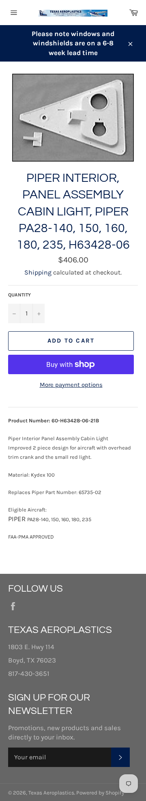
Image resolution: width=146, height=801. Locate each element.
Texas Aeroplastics (51, 793)
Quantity (19, 295)
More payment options (71, 384)
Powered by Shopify (100, 793)
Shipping (38, 272)
